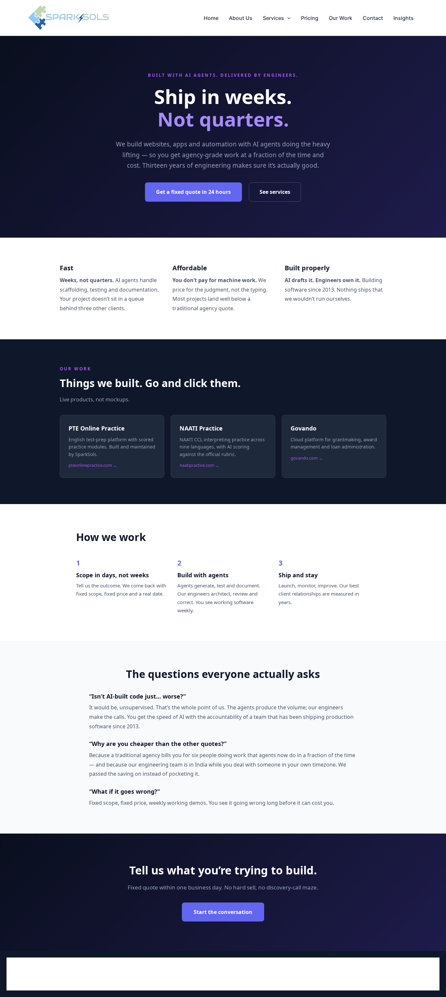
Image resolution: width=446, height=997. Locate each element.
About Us (240, 18)
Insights (403, 18)
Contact (373, 18)
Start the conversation (223, 912)
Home (211, 18)
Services (273, 18)
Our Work (340, 18)
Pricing (309, 18)
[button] (287, 18)
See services (275, 191)
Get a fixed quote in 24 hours (193, 191)
